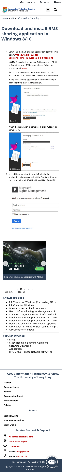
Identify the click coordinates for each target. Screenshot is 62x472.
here (24, 68)
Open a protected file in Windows (27, 308)
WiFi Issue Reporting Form (21, 437)
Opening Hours (11, 387)
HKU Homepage (18, 462)
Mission (8, 382)
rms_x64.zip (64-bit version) (36, 57)
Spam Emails (10, 425)
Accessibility (34, 462)
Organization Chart (13, 396)
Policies (7, 405)
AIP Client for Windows (21, 329)
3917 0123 (22, 456)
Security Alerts (11, 416)
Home (4, 18)
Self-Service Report (18, 442)
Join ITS (8, 391)
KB (12, 18)
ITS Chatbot (14, 446)
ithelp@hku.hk (22, 451)
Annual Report (11, 400)
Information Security (28, 18)
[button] (48, 10)
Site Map (46, 462)
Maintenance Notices (14, 420)
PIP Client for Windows (21, 305)
